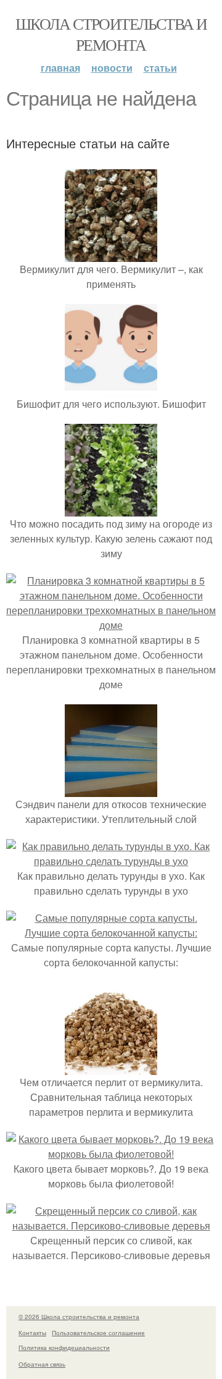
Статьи (160, 68)
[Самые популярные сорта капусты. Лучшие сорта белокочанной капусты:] (111, 933)
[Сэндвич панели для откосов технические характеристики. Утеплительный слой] (111, 789)
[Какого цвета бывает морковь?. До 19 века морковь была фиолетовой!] (111, 1154)
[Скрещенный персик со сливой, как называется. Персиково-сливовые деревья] (111, 1225)
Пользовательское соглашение (98, 1332)
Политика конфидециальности (64, 1347)
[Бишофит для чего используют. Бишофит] (111, 389)
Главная (60, 68)
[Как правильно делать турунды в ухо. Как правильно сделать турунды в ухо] (111, 861)
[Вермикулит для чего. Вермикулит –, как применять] (111, 254)
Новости (112, 68)
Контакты (32, 1332)
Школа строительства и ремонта (111, 34)
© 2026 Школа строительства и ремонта (78, 1316)
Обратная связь (41, 1364)
